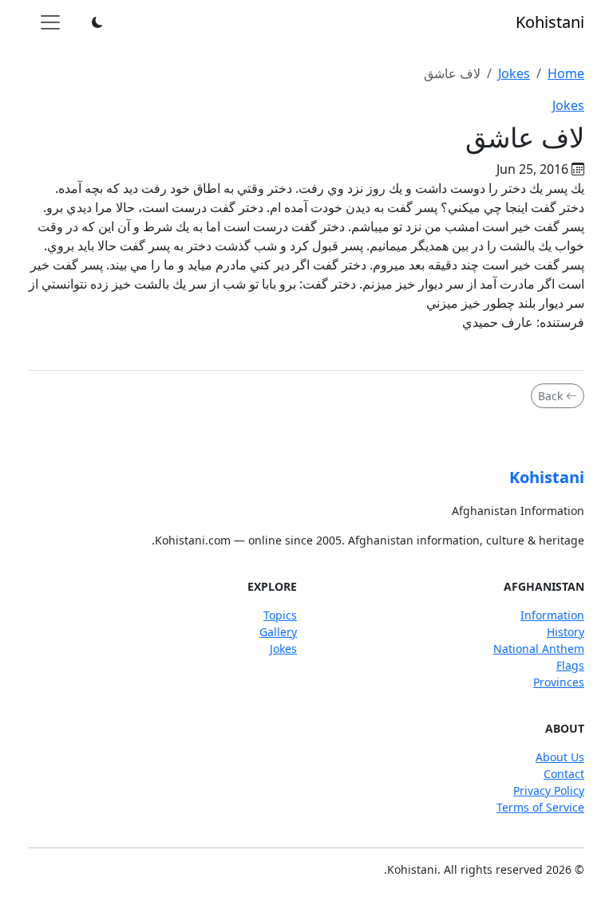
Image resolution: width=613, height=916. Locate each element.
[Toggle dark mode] (97, 22)
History (565, 631)
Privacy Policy (548, 790)
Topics (280, 615)
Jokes (514, 73)
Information (552, 615)
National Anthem (538, 648)
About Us (560, 757)
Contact (564, 773)
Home (566, 73)
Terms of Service (540, 807)
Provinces (558, 682)
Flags (570, 665)
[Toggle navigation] (50, 22)
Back (550, 395)
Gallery (278, 631)
